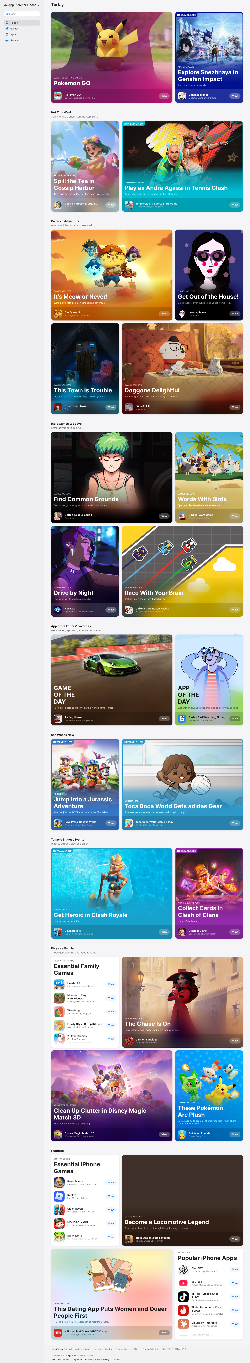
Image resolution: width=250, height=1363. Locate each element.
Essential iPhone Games (77, 1167)
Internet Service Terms (61, 1360)
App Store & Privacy (83, 1360)
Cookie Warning (102, 1360)
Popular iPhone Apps (207, 1257)
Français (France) (123, 1349)
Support (116, 1360)
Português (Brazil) (151, 1349)
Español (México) (74, 1349)
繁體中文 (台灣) (180, 1349)
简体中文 (108, 1349)
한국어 (136, 1349)
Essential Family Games (76, 969)
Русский (97, 1349)
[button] (22, 22)
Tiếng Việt (166, 1349)
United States (57, 1349)
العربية (87, 1349)
